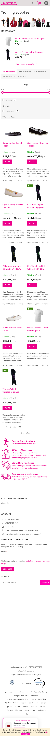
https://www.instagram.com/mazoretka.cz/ (23, 534)
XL (15, 427)
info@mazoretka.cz (12, 519)
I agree (25, 734)
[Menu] (46, 3)
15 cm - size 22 (8, 242)
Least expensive (24, 71)
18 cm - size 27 (8, 181)
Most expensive (39, 71)
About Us (4, 503)
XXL (19, 427)
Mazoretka (12, 111)
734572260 (9, 527)
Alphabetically (20, 76)
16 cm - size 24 (33, 181)
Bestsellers (7, 76)
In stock (10, 100)
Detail (7, 162)
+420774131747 (11, 523)
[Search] (33, 3)
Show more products (25, 64)
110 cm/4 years (33, 242)
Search (45, 582)
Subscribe (7, 569)
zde (46, 732)
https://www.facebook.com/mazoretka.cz (22, 530)
